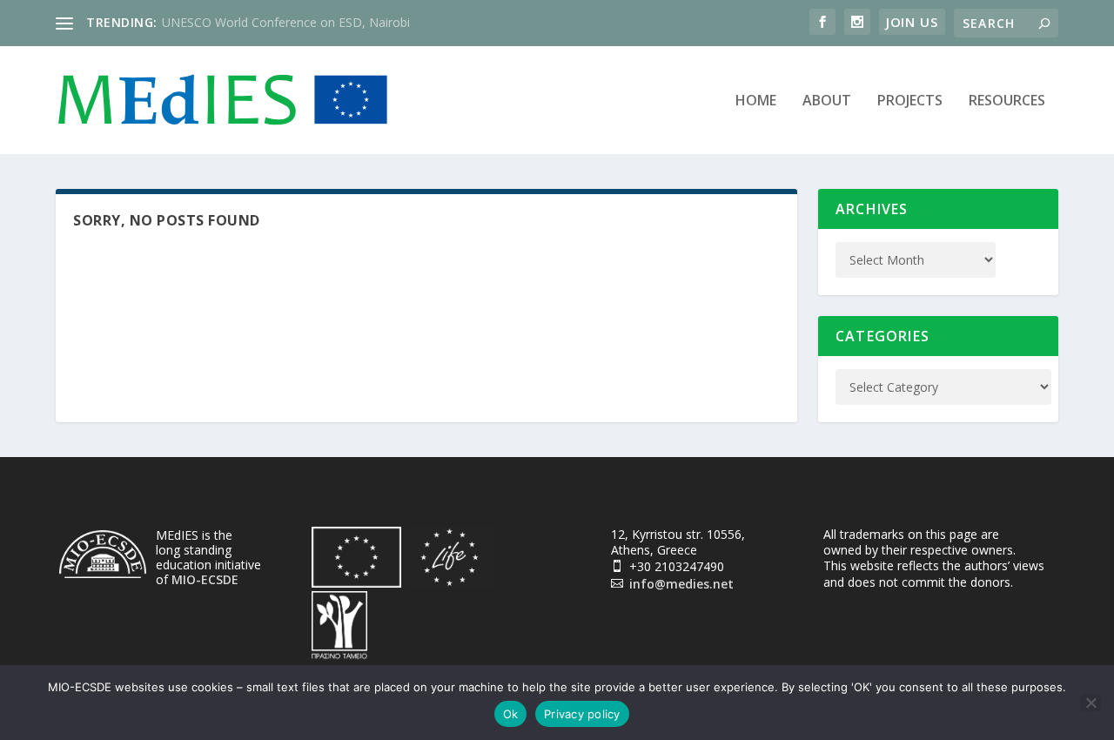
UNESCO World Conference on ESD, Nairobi (286, 22)
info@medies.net (681, 583)
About (826, 101)
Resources (1007, 101)
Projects (910, 101)
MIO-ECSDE (204, 579)
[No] (1090, 702)
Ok (511, 714)
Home (755, 101)
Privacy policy (582, 714)
